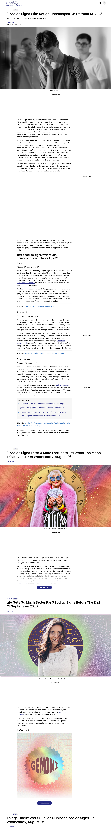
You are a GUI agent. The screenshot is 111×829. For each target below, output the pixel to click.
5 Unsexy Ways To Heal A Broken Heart (39, 306)
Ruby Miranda (11, 22)
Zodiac (31, 3)
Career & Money (80, 3)
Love (26, 3)
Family (47, 3)
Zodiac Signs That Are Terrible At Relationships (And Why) (42, 404)
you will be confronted (26, 283)
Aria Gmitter (10, 827)
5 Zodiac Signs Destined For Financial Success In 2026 (40, 416)
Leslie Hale (10, 611)
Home (8, 10)
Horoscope (37, 3)
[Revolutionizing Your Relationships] (14, 3)
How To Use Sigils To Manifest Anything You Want (44, 353)
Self (43, 3)
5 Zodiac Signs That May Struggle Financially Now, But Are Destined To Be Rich (42, 408)
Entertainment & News (56, 3)
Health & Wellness (69, 3)
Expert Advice (90, 3)
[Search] (99, 3)
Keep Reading (44, 587)
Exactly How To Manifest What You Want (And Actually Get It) (43, 412)
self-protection (62, 385)
